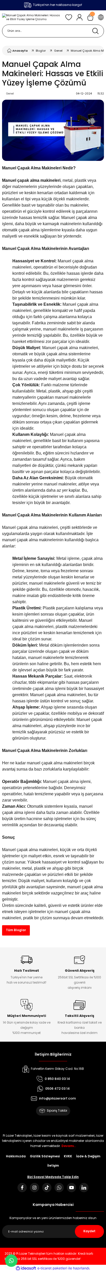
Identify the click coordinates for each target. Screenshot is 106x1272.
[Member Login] (79, 17)
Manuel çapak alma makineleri (30, 849)
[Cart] (90, 17)
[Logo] (31, 17)
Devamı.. (68, 1146)
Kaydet (89, 1231)
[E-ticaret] (52, 1268)
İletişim (53, 1166)
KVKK (68, 1156)
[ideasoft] (26, 1268)
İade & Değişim (88, 1156)
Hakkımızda (16, 1156)
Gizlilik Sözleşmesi (45, 1156)
